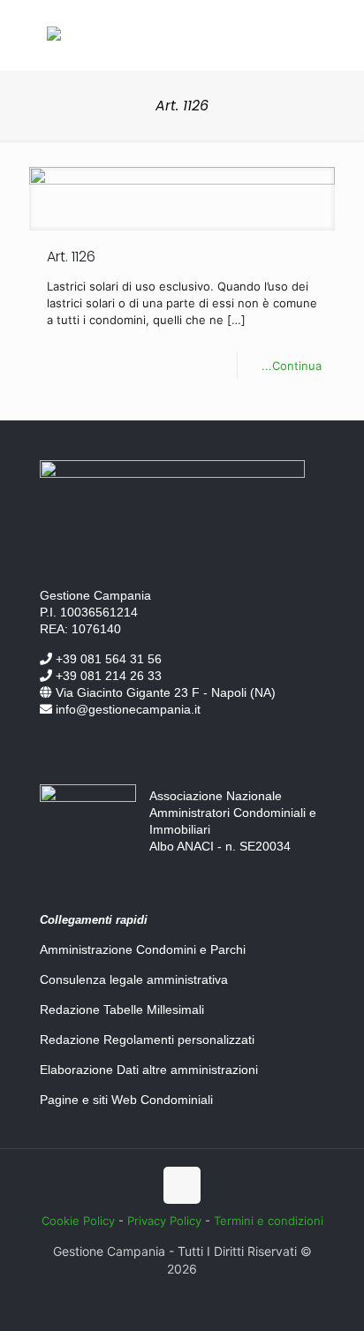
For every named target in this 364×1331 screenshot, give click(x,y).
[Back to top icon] (182, 1185)
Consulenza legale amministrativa (134, 979)
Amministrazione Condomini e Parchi (143, 949)
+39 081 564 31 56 (107, 659)
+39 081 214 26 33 (107, 676)
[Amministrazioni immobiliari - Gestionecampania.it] (54, 36)
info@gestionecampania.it (126, 709)
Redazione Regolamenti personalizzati (147, 1039)
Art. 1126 (71, 256)
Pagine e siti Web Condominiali (126, 1100)
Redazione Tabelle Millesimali (122, 1009)
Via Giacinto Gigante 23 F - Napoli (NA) (164, 692)
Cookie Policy (78, 1221)
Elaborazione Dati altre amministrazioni (149, 1070)
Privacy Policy (164, 1221)
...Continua (292, 366)
